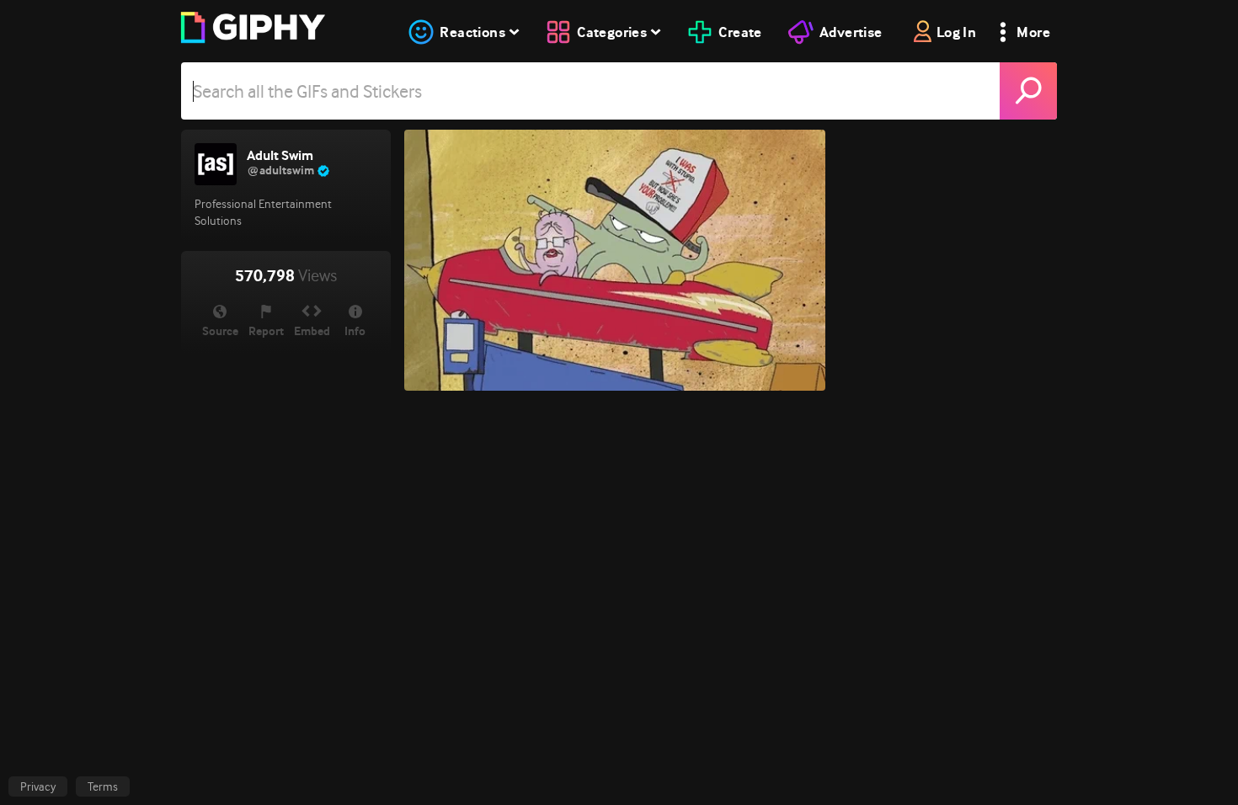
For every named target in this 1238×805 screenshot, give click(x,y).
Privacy (38, 786)
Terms (103, 786)
